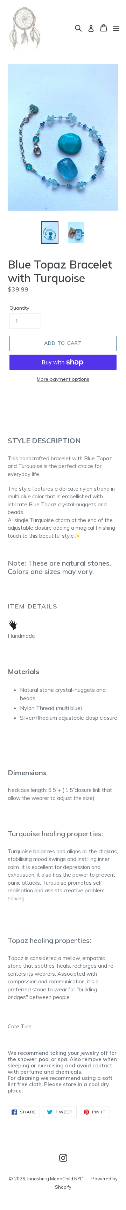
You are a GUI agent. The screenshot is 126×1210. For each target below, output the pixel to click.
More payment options (63, 379)
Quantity (19, 308)
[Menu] (116, 27)
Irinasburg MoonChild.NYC (55, 1178)
